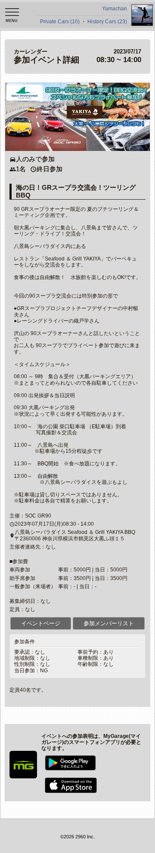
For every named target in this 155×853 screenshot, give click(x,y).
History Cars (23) (107, 22)
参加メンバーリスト (109, 623)
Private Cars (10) (60, 22)
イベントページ (40, 623)
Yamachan (114, 9)
